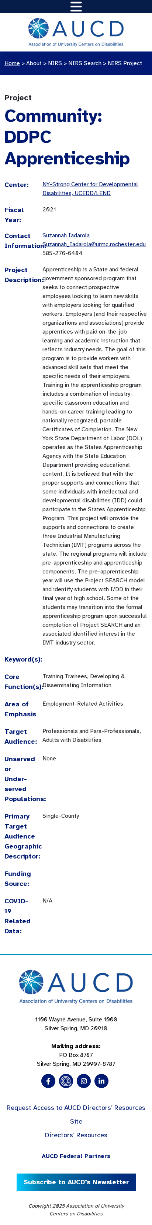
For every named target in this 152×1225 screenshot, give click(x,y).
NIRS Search (84, 63)
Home (12, 63)
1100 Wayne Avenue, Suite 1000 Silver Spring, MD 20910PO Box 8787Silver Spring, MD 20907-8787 (76, 1042)
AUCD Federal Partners (76, 1156)
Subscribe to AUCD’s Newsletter (76, 1182)
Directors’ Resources (76, 1135)
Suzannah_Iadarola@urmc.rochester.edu (94, 244)
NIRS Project (125, 63)
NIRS (55, 63)
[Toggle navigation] (76, 6)
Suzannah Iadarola (66, 235)
